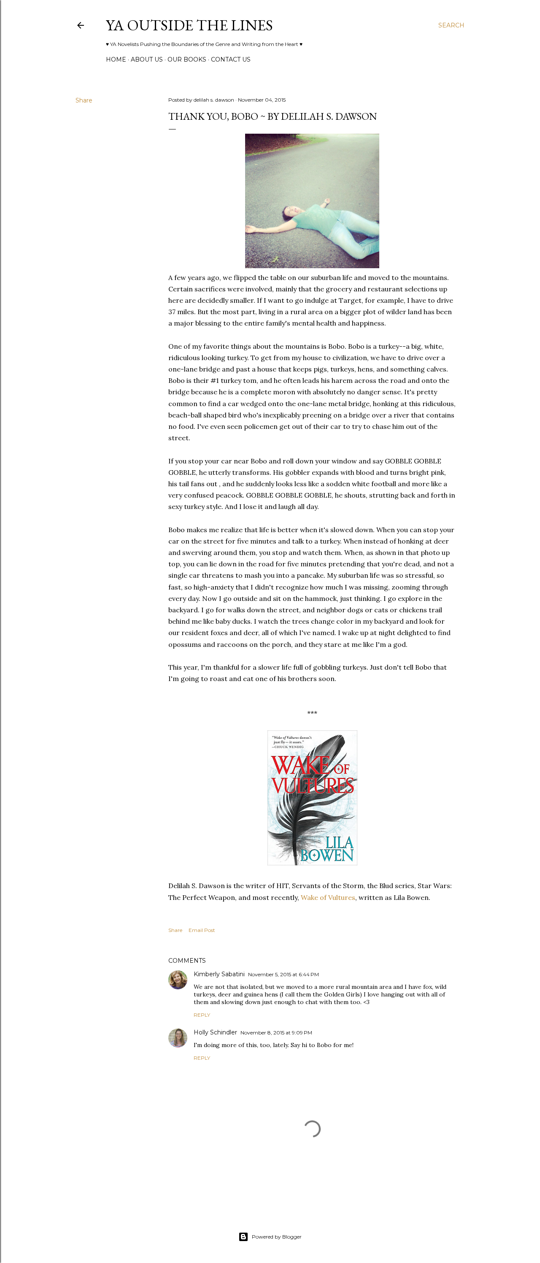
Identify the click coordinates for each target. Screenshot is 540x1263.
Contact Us (231, 59)
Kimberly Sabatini (219, 974)
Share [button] (84, 100)
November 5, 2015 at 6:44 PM (283, 974)
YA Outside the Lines (189, 25)
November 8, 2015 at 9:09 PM (276, 1032)
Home (116, 59)
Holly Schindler (215, 1032)
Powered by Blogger (277, 1236)
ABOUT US (147, 59)
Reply (202, 1015)
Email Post (202, 930)
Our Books (186, 59)
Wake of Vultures (328, 897)
